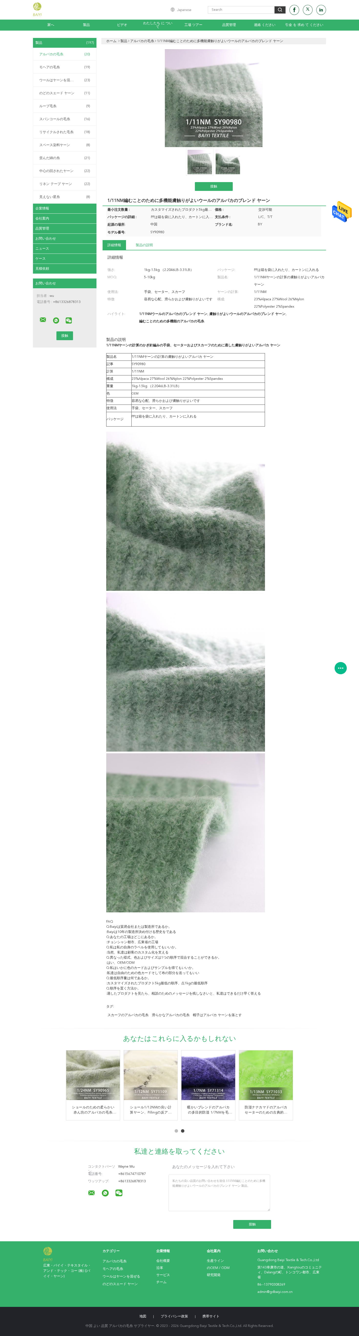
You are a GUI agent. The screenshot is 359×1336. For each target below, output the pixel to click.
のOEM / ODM (218, 1268)
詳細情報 (114, 245)
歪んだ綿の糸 (64, 158)
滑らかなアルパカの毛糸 (171, 1015)
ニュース (42, 248)
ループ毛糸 (64, 106)
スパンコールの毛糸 (64, 119)
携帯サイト (211, 1316)
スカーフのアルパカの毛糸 (127, 1015)
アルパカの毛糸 (64, 54)
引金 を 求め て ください (304, 25)
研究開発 (214, 1275)
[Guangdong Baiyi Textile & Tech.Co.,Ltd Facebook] (294, 10)
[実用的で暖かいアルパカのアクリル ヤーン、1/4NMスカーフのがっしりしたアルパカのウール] (151, 1077)
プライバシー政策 (174, 1316)
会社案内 (42, 218)
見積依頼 (42, 268)
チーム (161, 1282)
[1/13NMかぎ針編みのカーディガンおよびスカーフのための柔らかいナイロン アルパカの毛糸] (93, 1077)
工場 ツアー (193, 25)
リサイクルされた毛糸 (64, 132)
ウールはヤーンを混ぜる (64, 80)
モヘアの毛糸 (64, 67)
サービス (163, 1275)
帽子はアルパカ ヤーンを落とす (217, 1015)
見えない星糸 (64, 197)
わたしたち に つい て (157, 25)
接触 (213, 186)
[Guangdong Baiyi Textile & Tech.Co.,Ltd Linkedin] (321, 10)
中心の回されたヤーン (64, 171)
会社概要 (163, 1261)
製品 (86, 25)
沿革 (159, 1268)
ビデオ (122, 25)
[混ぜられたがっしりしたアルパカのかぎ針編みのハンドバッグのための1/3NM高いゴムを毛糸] (208, 1077)
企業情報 (42, 208)
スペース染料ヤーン (64, 145)
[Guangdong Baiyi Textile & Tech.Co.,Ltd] (43, 320)
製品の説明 (144, 245)
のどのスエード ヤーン (64, 93)
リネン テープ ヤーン (64, 184)
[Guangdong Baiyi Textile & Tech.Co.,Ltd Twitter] (308, 10)
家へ (50, 25)
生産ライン (215, 1261)
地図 (142, 1316)
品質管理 (229, 25)
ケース (40, 258)
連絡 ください (264, 25)
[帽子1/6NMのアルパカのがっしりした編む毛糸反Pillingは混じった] (266, 1077)
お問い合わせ (45, 238)
